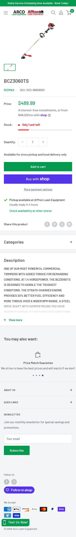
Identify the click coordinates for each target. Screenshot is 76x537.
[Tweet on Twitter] (62, 224)
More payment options (38, 189)
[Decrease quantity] (22, 142)
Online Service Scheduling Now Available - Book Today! (38, 3)
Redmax (9, 90)
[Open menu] (6, 12)
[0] (68, 12)
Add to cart (38, 166)
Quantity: (10, 142)
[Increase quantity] (43, 142)
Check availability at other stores (30, 210)
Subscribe (17, 450)
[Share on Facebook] (47, 224)
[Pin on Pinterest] (54, 224)
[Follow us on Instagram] (14, 482)
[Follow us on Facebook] (6, 482)
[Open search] (53, 12)
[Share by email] (69, 224)
